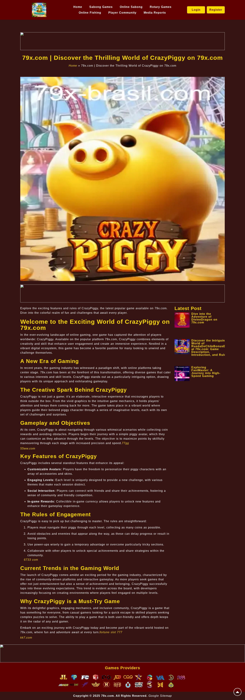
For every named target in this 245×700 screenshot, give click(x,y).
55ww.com (27, 448)
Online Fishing (90, 12)
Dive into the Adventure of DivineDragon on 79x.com (204, 318)
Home (77, 6)
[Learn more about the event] (122, 41)
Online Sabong (131, 6)
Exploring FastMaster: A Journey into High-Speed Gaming (205, 371)
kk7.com (26, 637)
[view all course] (237, 692)
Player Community (122, 12)
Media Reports (155, 12)
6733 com (31, 559)
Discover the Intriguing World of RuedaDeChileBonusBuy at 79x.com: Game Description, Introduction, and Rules (210, 347)
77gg (125, 443)
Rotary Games (160, 6)
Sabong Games (101, 6)
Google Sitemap (160, 695)
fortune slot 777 (111, 632)
